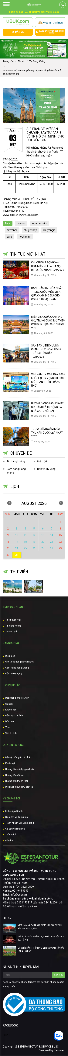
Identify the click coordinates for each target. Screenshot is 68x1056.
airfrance (12, 230)
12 (34, 535)
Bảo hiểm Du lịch (14, 715)
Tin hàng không (16, 461)
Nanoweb (59, 1050)
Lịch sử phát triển (14, 811)
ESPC (6, 1035)
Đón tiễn (9, 721)
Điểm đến (42, 461)
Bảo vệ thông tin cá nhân (18, 757)
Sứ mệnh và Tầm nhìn (16, 817)
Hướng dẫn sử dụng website (19, 769)
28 (51, 548)
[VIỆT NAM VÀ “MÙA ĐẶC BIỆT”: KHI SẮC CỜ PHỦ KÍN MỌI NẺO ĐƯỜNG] (9, 928)
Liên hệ (9, 840)
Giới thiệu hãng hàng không (19, 661)
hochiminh (25, 236)
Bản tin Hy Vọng (13, 673)
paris (9, 236)
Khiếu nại (10, 763)
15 (60, 535)
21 (51, 541)
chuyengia (49, 230)
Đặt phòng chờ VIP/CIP (17, 698)
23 (7, 548)
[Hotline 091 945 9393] (62, 5)
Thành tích (10, 834)
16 (7, 541)
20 (42, 541)
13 (42, 535)
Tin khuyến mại (13, 619)
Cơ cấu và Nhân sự (15, 828)
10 (16, 535)
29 (60, 548)
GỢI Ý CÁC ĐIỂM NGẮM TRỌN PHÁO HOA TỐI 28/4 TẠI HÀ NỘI (41, 938)
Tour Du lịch (11, 631)
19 (34, 541)
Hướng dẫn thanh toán (17, 781)
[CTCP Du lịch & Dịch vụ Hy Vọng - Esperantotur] (34, 4)
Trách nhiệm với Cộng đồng (19, 823)
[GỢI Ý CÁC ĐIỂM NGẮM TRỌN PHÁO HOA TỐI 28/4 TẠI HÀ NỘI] (9, 939)
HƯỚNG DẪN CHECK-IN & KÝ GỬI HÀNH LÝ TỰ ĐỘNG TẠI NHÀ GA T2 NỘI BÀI (47, 407)
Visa (7, 727)
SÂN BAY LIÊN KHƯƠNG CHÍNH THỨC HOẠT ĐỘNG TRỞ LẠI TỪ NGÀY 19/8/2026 (46, 351)
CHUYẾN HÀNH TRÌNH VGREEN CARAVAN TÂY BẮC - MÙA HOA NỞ (41, 950)
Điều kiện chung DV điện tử (19, 787)
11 (25, 535)
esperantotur (39, 223)
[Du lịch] (33, 586)
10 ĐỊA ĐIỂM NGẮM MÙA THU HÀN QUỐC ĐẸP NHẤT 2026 (47, 432)
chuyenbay (30, 230)
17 (16, 541)
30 (7, 554)
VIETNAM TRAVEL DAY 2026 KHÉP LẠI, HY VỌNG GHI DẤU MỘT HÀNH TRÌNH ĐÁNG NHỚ (48, 380)
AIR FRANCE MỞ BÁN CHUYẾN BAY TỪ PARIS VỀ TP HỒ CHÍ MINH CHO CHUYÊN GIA (45, 134)
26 (34, 548)
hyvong (21, 223)
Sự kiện (9, 704)
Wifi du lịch (11, 733)
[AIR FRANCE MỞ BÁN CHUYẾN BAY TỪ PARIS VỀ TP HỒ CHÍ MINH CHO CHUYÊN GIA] (34, 105)
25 (25, 548)
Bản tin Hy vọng (46, 468)
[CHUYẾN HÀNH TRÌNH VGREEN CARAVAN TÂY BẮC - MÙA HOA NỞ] (9, 951)
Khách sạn (10, 709)
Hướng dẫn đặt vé (14, 775)
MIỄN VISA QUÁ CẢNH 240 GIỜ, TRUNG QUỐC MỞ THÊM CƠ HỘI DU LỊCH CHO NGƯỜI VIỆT (48, 322)
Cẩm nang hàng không (17, 667)
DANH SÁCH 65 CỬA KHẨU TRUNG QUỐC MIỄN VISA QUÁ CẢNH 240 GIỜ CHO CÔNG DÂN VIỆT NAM (47, 293)
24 (16, 548)
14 (51, 535)
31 (16, 554)
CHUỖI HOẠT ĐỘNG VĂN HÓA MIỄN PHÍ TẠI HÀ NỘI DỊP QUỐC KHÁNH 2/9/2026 (47, 266)
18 (25, 541)
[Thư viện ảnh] (12, 586)
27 (42, 548)
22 (60, 541)
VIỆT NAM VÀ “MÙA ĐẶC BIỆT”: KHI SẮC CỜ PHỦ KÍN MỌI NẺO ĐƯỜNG (40, 927)
